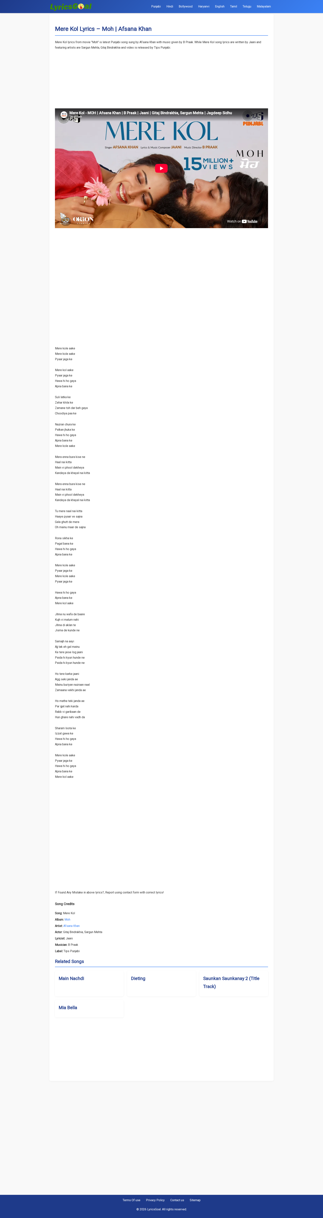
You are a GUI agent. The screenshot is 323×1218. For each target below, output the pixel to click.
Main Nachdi (71, 978)
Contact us (177, 1200)
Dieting (138, 978)
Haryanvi (203, 6)
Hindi (169, 6)
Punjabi (156, 6)
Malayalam (264, 6)
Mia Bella (68, 1007)
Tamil (233, 6)
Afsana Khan (71, 926)
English (219, 6)
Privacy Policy (155, 1200)
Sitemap (195, 1200)
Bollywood (186, 6)
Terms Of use (131, 1200)
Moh (67, 919)
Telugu (247, 6)
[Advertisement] (161, 76)
